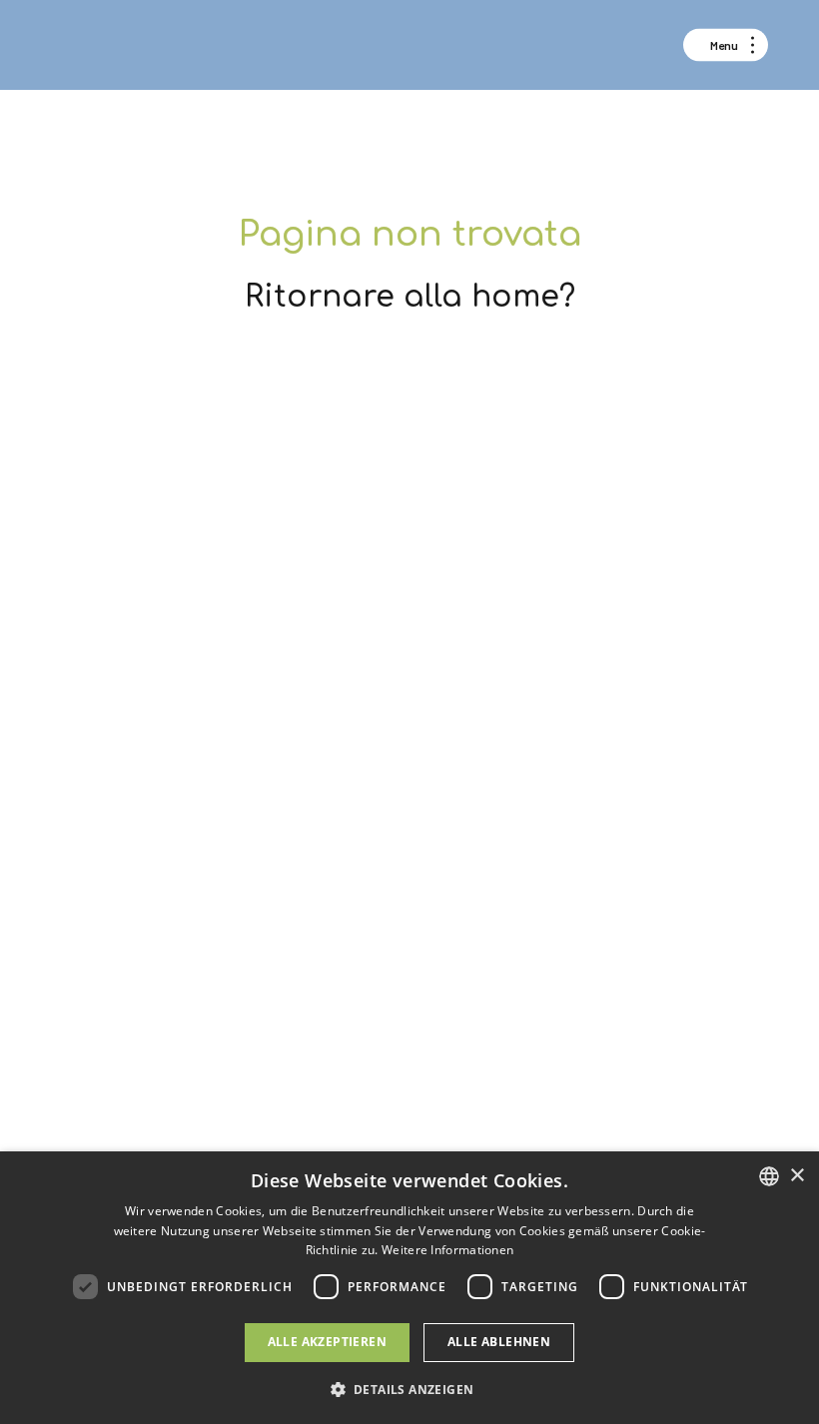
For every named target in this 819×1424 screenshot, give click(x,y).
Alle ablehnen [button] (498, 1341)
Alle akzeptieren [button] (327, 1341)
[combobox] (769, 1176)
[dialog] (409, 1287)
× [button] (796, 1175)
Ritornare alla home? (410, 297)
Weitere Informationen (447, 1249)
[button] (410, 1388)
